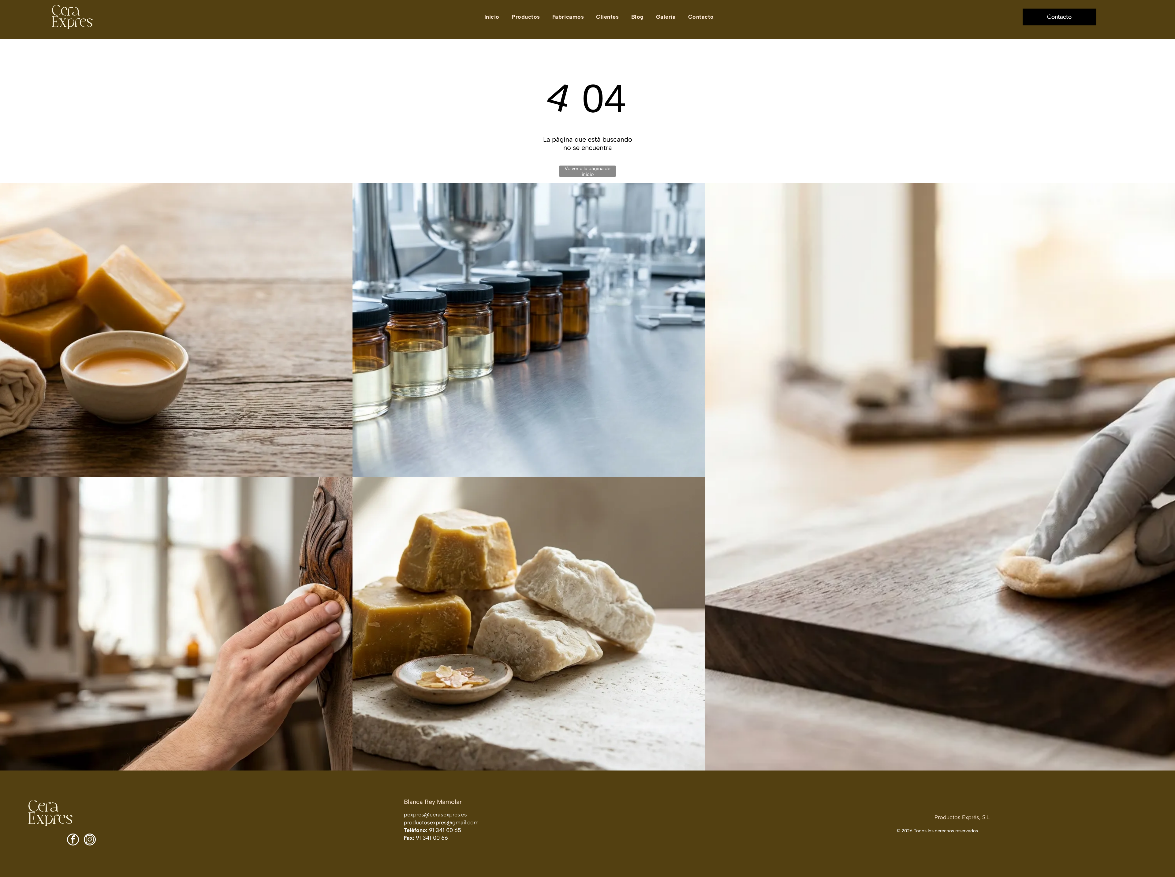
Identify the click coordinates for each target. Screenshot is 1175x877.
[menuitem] (491, 17)
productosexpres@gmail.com (441, 822)
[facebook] (73, 840)
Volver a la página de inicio (587, 171)
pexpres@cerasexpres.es (435, 814)
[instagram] (90, 840)
